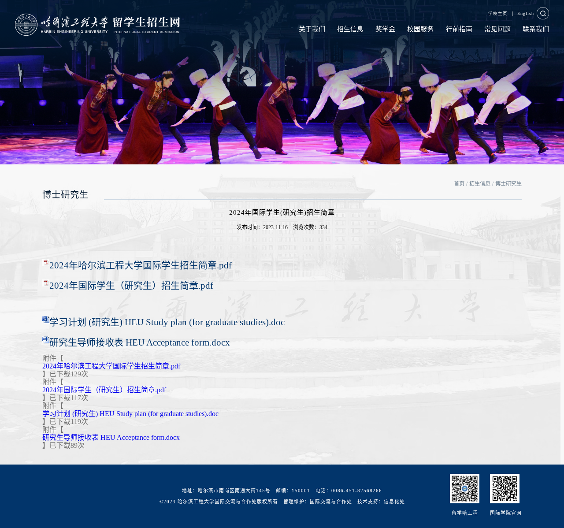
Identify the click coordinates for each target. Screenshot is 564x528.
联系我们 (536, 29)
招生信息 (350, 29)
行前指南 (459, 29)
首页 (459, 184)
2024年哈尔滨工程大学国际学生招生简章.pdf (140, 265)
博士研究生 (508, 184)
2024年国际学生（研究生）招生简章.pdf (131, 285)
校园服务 (420, 29)
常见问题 (497, 29)
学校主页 (498, 13)
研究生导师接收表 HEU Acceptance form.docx (139, 342)
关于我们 (312, 29)
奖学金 (385, 29)
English (525, 13)
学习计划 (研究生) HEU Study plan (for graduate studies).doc (167, 322)
